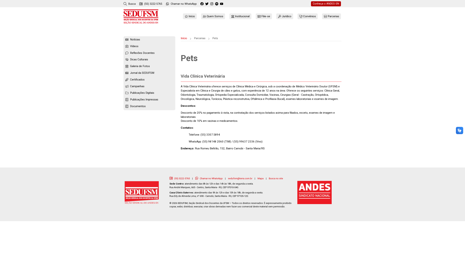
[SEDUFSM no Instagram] (212, 4)
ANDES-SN (326, 3)
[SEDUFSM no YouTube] (217, 4)
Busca (132, 3)
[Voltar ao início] (141, 16)
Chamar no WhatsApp (211, 178)
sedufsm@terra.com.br (240, 178)
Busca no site (276, 178)
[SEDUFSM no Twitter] (207, 4)
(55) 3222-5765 (152, 3)
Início (184, 38)
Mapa (261, 178)
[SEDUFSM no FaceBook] (202, 4)
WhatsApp (184, 3)
